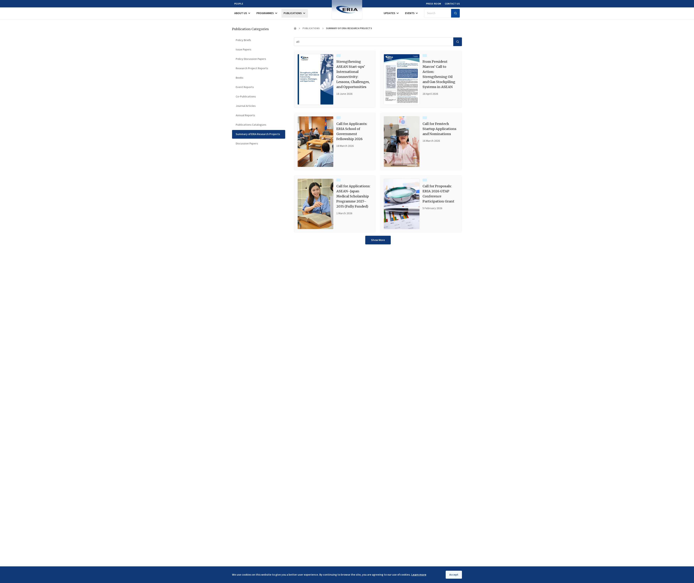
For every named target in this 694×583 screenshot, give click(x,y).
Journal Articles (246, 106)
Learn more (418, 575)
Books (239, 78)
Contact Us (452, 4)
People (238, 4)
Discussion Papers (247, 144)
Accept (453, 575)
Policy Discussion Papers (251, 59)
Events (410, 13)
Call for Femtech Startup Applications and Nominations (439, 129)
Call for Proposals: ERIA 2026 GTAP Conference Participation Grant (438, 193)
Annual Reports (245, 115)
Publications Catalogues (251, 125)
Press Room (433, 4)
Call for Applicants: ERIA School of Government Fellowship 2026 (351, 131)
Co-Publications (246, 97)
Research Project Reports (252, 68)
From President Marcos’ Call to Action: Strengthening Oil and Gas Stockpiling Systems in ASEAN (439, 74)
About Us (240, 13)
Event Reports (245, 87)
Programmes (265, 13)
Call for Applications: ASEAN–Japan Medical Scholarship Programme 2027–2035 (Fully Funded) (353, 196)
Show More (378, 240)
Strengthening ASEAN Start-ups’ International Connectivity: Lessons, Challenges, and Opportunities (353, 74)
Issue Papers (243, 50)
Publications (293, 13)
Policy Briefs (243, 40)
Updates (389, 13)
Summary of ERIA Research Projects (258, 134)
